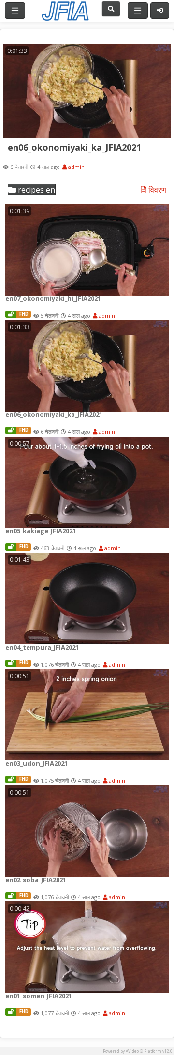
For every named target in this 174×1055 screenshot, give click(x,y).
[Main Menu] (15, 10)
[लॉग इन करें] (159, 10)
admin (76, 166)
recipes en (35, 189)
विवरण (156, 190)
